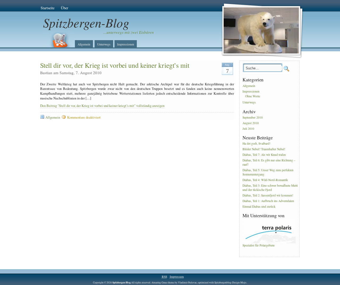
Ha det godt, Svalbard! (256, 144)
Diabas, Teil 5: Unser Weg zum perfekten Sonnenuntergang (268, 172)
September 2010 (253, 117)
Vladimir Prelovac (187, 282)
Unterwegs (103, 44)
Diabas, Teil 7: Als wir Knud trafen (264, 155)
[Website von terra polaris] (269, 242)
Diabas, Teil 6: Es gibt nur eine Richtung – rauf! (269, 162)
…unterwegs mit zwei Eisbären (128, 32)
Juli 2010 (248, 129)
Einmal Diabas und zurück (259, 206)
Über (64, 7)
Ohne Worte (252, 96)
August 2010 (251, 123)
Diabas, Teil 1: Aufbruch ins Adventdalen (268, 201)
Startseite (47, 7)
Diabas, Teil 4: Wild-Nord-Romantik (265, 180)
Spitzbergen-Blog (86, 22)
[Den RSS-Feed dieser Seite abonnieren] (58, 40)
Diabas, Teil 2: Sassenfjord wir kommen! (268, 195)
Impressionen (125, 44)
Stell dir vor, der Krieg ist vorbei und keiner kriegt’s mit (114, 65)
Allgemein (84, 44)
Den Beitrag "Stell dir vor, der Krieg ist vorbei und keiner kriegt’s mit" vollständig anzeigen (102, 105)
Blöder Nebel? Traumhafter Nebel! (264, 149)
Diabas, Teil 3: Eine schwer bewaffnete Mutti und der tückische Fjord (270, 187)
